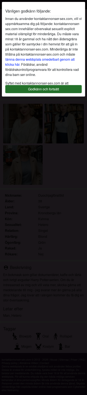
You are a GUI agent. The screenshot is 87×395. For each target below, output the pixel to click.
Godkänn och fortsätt (43, 89)
